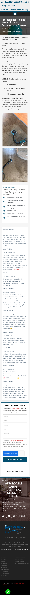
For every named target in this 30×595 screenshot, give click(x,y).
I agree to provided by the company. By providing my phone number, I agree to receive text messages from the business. (15, 444)
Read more (17, 269)
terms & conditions (17, 440)
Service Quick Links (21, 550)
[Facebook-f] (3, 590)
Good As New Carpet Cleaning (15, 2)
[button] (15, 13)
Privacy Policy (17, 583)
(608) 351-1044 (8, 5)
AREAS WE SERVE (6, 550)
